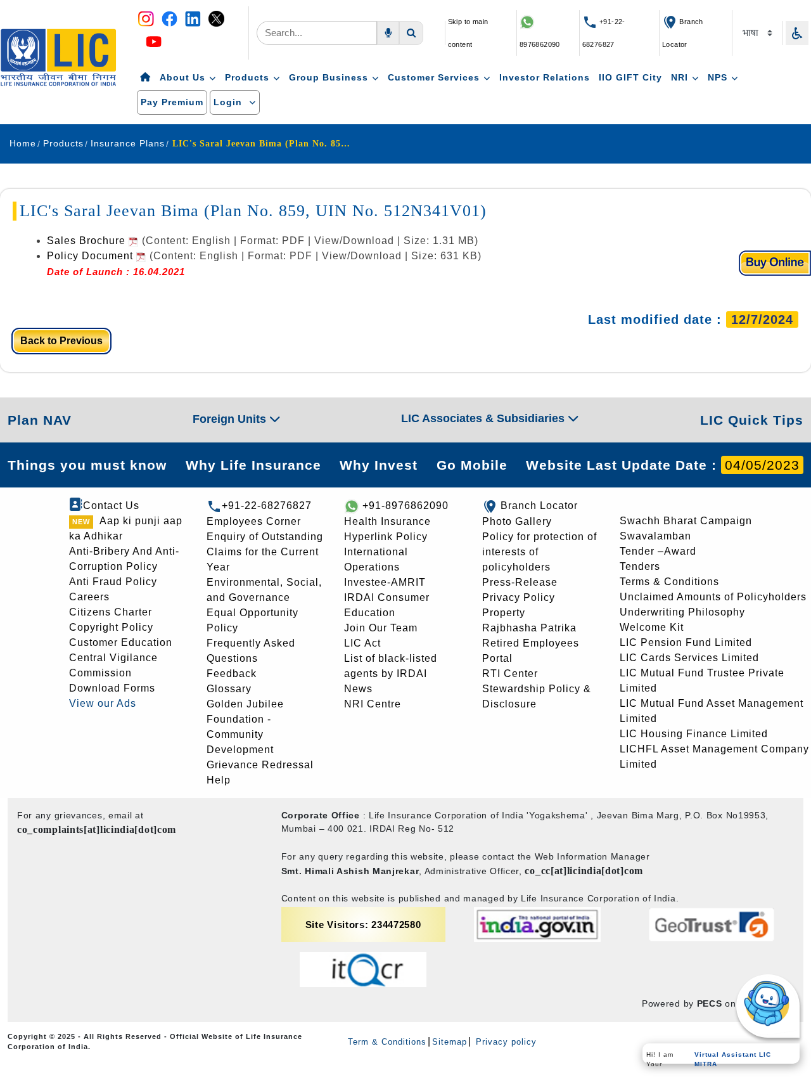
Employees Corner (254, 521)
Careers (89, 596)
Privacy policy (505, 1042)
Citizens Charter (110, 612)
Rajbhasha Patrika (529, 627)
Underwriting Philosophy (682, 612)
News (358, 688)
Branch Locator (539, 505)
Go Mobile (472, 465)
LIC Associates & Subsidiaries (484, 418)
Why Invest (379, 465)
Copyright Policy (111, 627)
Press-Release (520, 582)
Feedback (232, 673)
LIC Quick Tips (751, 420)
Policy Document (91, 255)
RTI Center (510, 673)
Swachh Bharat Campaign (686, 520)
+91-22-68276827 (267, 505)
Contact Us (111, 505)
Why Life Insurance (253, 465)
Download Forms (112, 688)
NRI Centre (372, 704)
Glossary (229, 688)
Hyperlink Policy (386, 536)
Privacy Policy (518, 597)
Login (229, 102)
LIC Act (362, 643)
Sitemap (449, 1042)
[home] (145, 78)
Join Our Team (381, 627)
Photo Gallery (517, 521)
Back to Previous (61, 340)
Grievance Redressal (260, 764)
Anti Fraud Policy (113, 581)
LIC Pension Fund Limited (686, 642)
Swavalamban (655, 536)
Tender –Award (658, 551)
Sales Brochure (88, 240)
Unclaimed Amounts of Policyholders (713, 596)
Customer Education (120, 642)
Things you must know (87, 465)
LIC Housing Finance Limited (694, 733)
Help (219, 780)
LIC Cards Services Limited (689, 657)
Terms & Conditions (669, 581)
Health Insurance (387, 521)
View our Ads (102, 703)
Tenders (640, 566)
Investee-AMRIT (385, 582)
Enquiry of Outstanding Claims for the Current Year (265, 551)
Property (503, 612)
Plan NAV (40, 420)
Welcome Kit (652, 627)
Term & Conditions (387, 1042)
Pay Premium (172, 102)
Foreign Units (231, 419)
